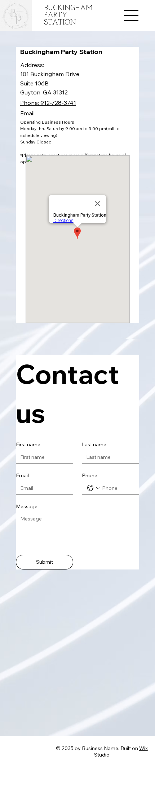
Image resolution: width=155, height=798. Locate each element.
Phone (89, 475)
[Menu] (131, 15)
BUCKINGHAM (68, 8)
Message (26, 506)
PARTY (55, 15)
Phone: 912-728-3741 (48, 102)
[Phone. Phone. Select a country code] (93, 488)
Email (22, 475)
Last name (94, 444)
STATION (60, 22)
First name (28, 444)
